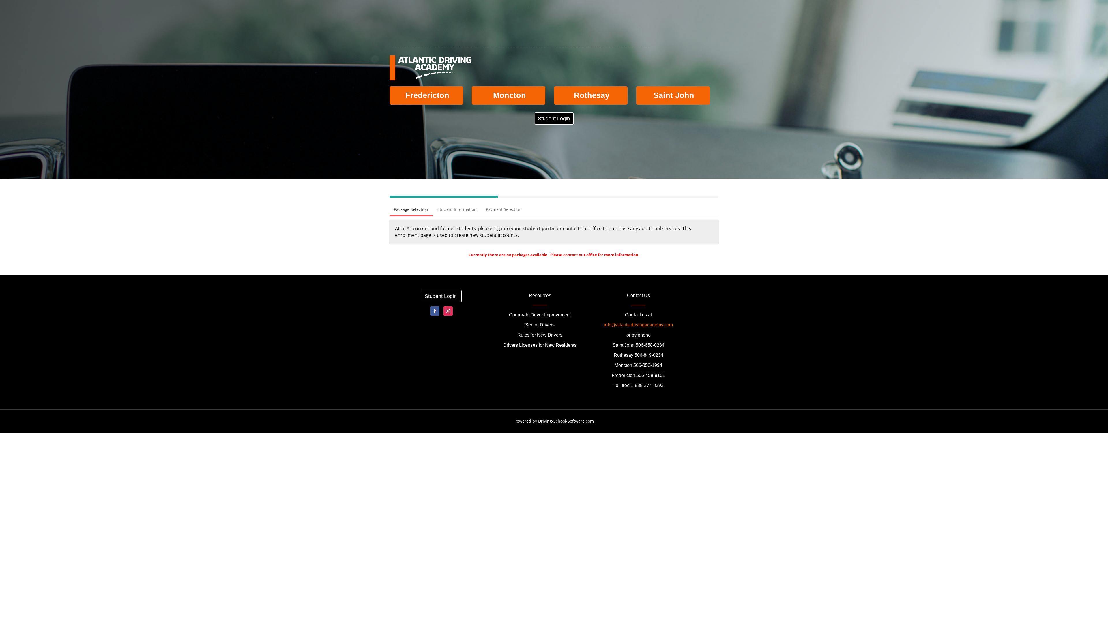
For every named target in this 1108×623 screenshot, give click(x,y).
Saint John (674, 95)
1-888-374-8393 (647, 385)
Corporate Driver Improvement (540, 314)
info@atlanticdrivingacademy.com (638, 324)
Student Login (554, 118)
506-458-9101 (650, 375)
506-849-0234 (649, 355)
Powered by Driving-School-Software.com (554, 421)
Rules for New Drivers (539, 335)
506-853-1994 (647, 365)
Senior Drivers (540, 324)
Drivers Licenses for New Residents (540, 345)
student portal (539, 228)
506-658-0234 (650, 345)
